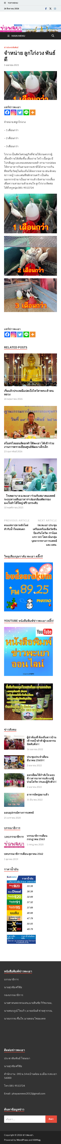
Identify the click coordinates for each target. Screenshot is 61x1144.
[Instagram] (55, 8)
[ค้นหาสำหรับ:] (30, 1119)
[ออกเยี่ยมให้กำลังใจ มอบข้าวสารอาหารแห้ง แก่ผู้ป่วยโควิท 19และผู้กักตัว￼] (14, 775)
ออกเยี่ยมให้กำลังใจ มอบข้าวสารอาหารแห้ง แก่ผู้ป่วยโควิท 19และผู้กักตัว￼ (41, 778)
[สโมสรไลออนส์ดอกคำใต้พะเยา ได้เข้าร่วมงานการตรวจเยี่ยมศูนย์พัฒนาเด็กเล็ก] (30, 423)
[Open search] (52, 36)
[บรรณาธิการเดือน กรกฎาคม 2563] (14, 835)
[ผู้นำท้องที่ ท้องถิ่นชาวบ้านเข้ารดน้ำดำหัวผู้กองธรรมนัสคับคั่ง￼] (14, 737)
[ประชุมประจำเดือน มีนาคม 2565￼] (14, 757)
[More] (32, 112)
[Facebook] (46, 8)
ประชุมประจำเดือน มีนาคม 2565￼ (37, 758)
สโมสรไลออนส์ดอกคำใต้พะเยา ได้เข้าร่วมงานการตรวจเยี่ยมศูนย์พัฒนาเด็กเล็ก (29, 445)
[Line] (26, 112)
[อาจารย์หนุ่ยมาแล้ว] (14, 794)
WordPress (22, 1139)
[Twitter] (50, 8)
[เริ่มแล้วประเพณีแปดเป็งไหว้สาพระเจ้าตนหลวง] (30, 370)
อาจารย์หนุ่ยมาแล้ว (38, 794)
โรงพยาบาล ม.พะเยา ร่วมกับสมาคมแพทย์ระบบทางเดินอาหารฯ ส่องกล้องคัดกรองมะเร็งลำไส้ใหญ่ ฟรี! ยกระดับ (29, 499)
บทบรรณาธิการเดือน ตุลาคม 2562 (23, 853)
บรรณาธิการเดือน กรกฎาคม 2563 (37, 837)
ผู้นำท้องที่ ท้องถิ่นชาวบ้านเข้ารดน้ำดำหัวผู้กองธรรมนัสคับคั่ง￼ (41, 741)
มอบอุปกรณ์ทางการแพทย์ (19, 812)
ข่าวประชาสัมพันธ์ (11, 47)
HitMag (36, 1139)
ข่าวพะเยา (28, 1135)
